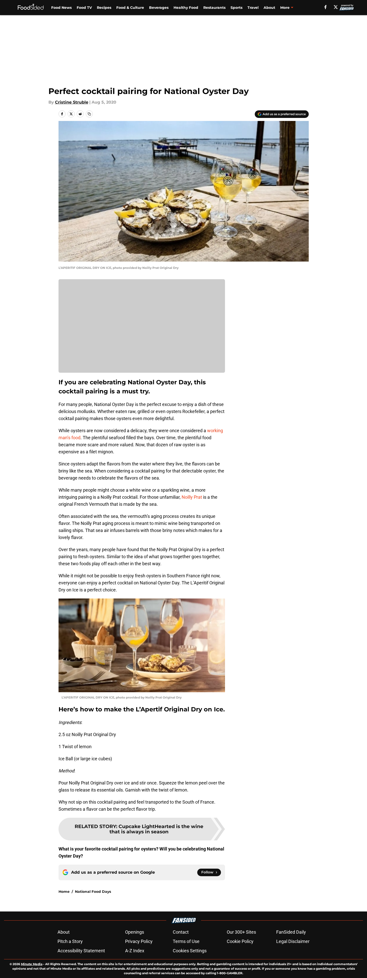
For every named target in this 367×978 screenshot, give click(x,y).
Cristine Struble (71, 102)
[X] (336, 7)
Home (64, 891)
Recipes (104, 7)
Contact (181, 932)
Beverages (158, 7)
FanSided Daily (291, 932)
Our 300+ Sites (241, 932)
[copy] (89, 113)
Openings (134, 932)
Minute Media (31, 964)
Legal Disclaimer (292, 941)
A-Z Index (134, 950)
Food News (61, 7)
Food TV (84, 7)
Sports (236, 7)
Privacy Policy (139, 941)
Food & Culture (130, 7)
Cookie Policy (240, 941)
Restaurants (214, 7)
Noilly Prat (192, 497)
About (269, 7)
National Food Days (93, 891)
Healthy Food (186, 7)
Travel (253, 7)
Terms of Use (186, 941)
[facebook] (325, 7)
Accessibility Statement (81, 950)
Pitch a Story (70, 941)
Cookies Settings (190, 950)
